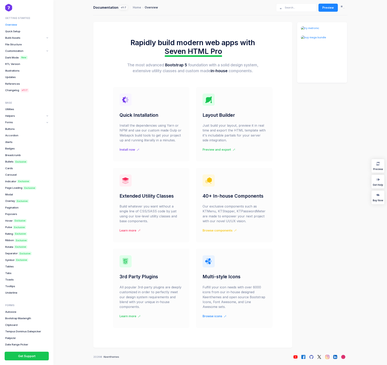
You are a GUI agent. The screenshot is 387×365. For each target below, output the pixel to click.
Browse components (217, 230)
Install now (127, 149)
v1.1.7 (123, 7)
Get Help (378, 184)
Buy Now (378, 200)
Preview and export (217, 149)
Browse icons (212, 316)
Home (137, 7)
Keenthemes (111, 356)
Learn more (128, 230)
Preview (328, 7)
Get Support (26, 356)
